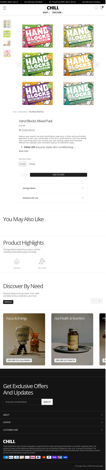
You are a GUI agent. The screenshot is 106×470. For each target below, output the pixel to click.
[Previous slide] (19, 65)
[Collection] (24, 339)
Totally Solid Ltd (28, 130)
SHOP (45, 12)
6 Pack (22, 164)
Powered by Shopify (95, 466)
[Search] (96, 7)
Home (15, 112)
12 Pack (32, 164)
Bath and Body (22, 112)
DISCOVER (56, 12)
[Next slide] (97, 65)
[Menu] (4, 7)
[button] (21, 7)
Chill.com (83, 466)
